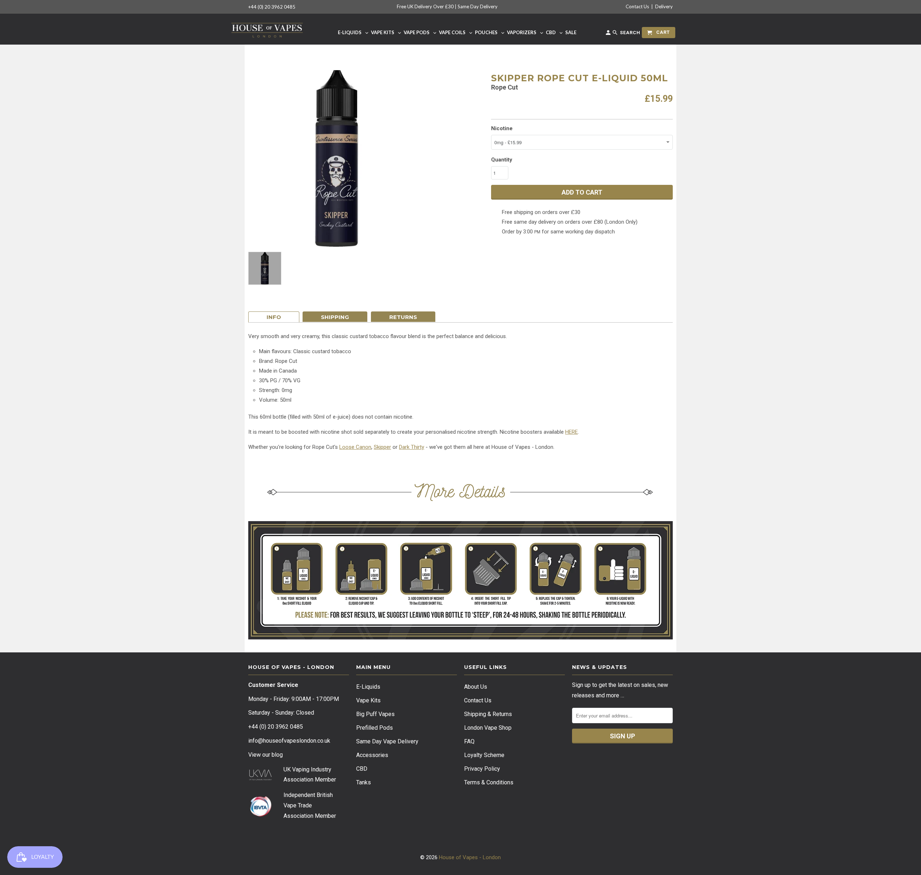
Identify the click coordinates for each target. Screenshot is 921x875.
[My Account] (609, 34)
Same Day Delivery (478, 6)
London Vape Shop (488, 727)
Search (629, 32)
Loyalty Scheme (484, 755)
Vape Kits (368, 700)
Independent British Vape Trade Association (308, 805)
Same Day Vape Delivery (387, 741)
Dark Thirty (411, 447)
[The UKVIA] (260, 778)
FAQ (469, 741)
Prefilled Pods (374, 727)
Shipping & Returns (488, 714)
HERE (571, 432)
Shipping (335, 317)
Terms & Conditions (488, 782)
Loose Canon (355, 447)
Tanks (363, 782)
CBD (361, 768)
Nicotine (502, 128)
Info (274, 317)
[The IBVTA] (260, 815)
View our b (265, 754)
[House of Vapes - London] (267, 29)
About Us (475, 686)
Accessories (372, 755)
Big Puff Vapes (375, 714)
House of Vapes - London (470, 857)
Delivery (664, 6)
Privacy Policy (482, 768)
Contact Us (637, 6)
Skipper (382, 447)
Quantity (501, 159)
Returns (403, 317)
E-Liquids (368, 686)
